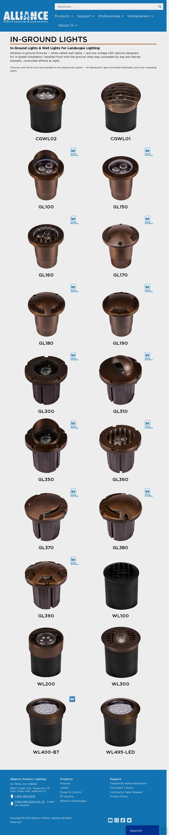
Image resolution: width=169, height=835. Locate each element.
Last (87, 379)
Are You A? (80, 417)
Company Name (78, 387)
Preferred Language (80, 431)
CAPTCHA (74, 542)
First (69, 379)
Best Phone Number (80, 464)
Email (76, 445)
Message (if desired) (80, 482)
